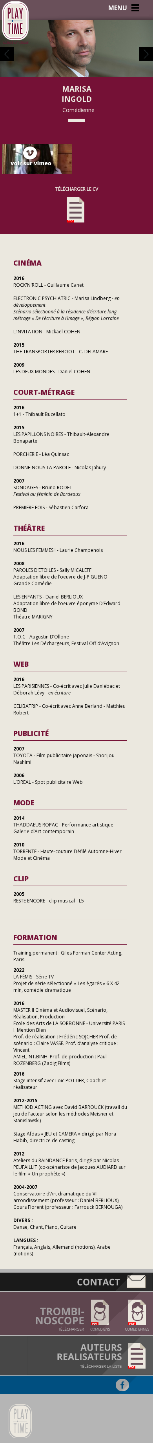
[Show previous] (7, 58)
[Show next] (146, 58)
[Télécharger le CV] (76, 225)
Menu (117, 8)
